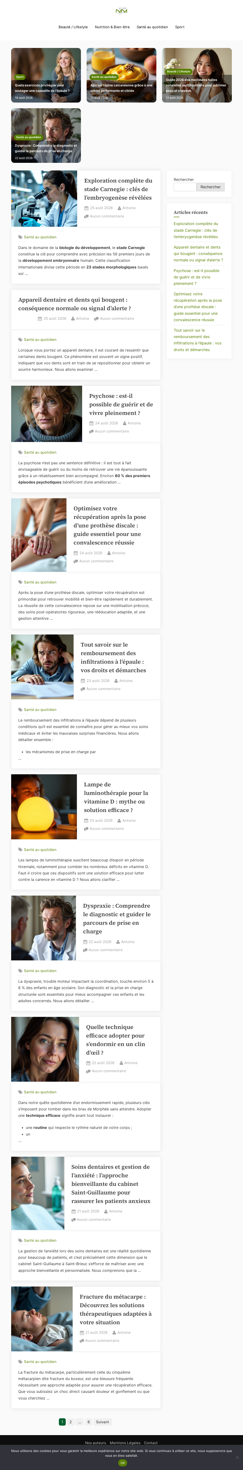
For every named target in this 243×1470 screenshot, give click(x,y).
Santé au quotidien (152, 27)
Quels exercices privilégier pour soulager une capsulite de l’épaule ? (42, 88)
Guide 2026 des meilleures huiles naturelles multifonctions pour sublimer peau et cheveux (196, 85)
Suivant (102, 1422)
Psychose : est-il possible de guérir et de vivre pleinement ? (121, 404)
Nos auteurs (95, 1443)
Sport (179, 27)
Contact (151, 1443)
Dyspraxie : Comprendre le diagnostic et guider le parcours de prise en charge (46, 148)
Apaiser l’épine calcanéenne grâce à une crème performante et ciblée (121, 88)
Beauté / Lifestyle (73, 27)
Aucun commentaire (107, 217)
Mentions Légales (125, 1443)
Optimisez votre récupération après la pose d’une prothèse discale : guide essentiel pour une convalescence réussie (110, 525)
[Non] (237, 1457)
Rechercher (184, 179)
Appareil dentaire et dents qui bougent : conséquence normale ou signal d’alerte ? (198, 253)
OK (123, 1463)
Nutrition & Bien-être (112, 27)
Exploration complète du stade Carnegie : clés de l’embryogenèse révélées (118, 189)
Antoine (129, 207)
